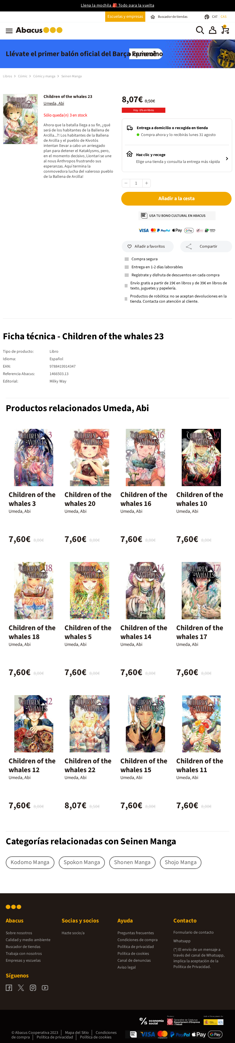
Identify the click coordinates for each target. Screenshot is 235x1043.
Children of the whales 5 (87, 632)
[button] (213, 31)
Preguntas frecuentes (135, 933)
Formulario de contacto (193, 932)
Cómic (23, 76)
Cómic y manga (44, 76)
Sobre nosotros (19, 933)
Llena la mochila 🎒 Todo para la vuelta (117, 5)
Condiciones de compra (137, 940)
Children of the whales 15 (143, 765)
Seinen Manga (71, 76)
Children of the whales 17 (199, 632)
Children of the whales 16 (143, 499)
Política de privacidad (135, 947)
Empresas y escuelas (23, 960)
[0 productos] (225, 32)
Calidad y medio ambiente (28, 940)
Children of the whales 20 (87, 499)
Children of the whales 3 (32, 499)
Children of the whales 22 (87, 765)
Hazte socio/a (73, 933)
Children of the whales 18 (32, 632)
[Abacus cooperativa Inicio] (40, 34)
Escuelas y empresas (125, 16)
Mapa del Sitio (77, 1033)
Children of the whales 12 (32, 765)
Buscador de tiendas (23, 947)
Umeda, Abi (54, 103)
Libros (8, 76)
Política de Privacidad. (192, 967)
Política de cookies (133, 954)
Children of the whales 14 (143, 632)
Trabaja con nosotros (24, 954)
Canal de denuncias (134, 960)
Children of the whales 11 (199, 765)
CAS (223, 16)
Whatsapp (182, 941)
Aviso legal (126, 967)
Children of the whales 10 (199, 499)
